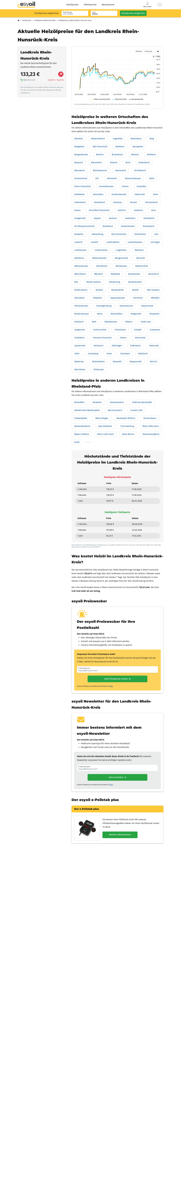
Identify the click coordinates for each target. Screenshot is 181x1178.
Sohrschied (140, 337)
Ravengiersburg (103, 306)
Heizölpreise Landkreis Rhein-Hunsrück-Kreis (75, 20)
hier (111, 686)
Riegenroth (136, 314)
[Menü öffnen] (159, 4)
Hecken (133, 202)
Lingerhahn (121, 250)
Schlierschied (99, 329)
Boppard (78, 162)
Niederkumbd (135, 282)
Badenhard (136, 138)
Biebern (135, 154)
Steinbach (98, 345)
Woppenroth (136, 361)
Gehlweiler (79, 194)
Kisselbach (108, 226)
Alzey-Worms (128, 434)
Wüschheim (79, 369)
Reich (99, 314)
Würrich (153, 361)
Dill (97, 178)
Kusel (77, 442)
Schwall (138, 329)
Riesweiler (154, 314)
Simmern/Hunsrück (102, 337)
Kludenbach (148, 226)
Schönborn (79, 337)
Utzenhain (125, 353)
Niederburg (114, 282)
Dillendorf (112, 178)
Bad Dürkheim (105, 426)
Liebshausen (80, 250)
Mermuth (140, 258)
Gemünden (98, 194)
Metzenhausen (81, 266)
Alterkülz (78, 138)
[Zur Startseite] (26, 4)
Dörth (151, 178)
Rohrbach (79, 321)
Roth (94, 321)
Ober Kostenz (153, 290)
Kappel (97, 218)
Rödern (128, 321)
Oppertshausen (117, 298)
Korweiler (78, 234)
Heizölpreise (72, 4)
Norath (135, 290)
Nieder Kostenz (93, 282)
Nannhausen (134, 274)
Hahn (155, 194)
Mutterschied (141, 266)
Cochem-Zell (136, 410)
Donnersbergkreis (151, 434)
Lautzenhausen (135, 242)
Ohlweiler (97, 298)
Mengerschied (121, 258)
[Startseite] (18, 20)
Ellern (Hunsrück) (82, 186)
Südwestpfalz (80, 418)
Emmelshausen (106, 186)
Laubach (78, 242)
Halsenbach (80, 202)
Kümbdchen (140, 234)
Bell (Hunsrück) (100, 146)
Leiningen (155, 242)
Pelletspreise (90, 4)
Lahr (156, 234)
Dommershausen (133, 178)
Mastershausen (99, 258)
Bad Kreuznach (115, 410)
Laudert (94, 242)
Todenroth (154, 345)
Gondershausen (119, 194)
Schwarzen (155, 329)
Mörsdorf (98, 274)
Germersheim (149, 418)
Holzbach (138, 210)
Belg (152, 138)
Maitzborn (79, 258)
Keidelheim (149, 218)
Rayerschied (147, 306)
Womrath (117, 361)
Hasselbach (99, 202)
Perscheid (138, 298)
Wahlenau (79, 361)
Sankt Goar (146, 321)
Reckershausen (81, 314)
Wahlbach (143, 353)
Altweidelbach (98, 138)
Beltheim (120, 146)
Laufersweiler (113, 242)
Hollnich (122, 210)
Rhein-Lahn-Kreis (105, 434)
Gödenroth (140, 194)
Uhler (77, 353)
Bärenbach (79, 170)
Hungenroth (80, 218)
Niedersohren (80, 290)
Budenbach (144, 162)
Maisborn (139, 250)
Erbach (125, 186)
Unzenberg (93, 353)
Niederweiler (117, 290)
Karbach (113, 218)
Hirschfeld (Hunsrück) (99, 210)
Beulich (99, 154)
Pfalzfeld (155, 298)
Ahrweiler (97, 402)
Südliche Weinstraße (142, 402)
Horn (153, 210)
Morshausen (121, 266)
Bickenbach (117, 154)
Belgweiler (79, 146)
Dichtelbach (140, 170)
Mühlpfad (115, 274)
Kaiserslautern (117, 402)
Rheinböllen (116, 314)
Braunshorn (96, 162)
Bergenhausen (81, 154)
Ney (76, 282)
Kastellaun (130, 218)
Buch (128, 162)
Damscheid (120, 170)
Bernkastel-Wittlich (125, 418)
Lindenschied (101, 250)
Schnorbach (120, 329)
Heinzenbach (151, 202)
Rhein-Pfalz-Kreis (150, 426)
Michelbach (101, 266)
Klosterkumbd (128, 226)
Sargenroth (79, 329)
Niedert (99, 290)
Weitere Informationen (120, 834)
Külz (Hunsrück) (118, 234)
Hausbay (117, 202)
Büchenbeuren (100, 170)
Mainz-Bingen (101, 418)
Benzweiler (138, 146)
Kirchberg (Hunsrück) (84, 226)
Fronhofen (141, 186)
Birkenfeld (79, 402)
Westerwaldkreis (82, 426)
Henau (77, 210)
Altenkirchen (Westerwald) (87, 410)
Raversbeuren (126, 306)
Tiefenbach (135, 345)
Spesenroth (79, 345)
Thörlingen (117, 345)
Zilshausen (99, 369)
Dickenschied (80, 178)
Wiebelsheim (98, 361)
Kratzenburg (97, 234)
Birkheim (151, 154)
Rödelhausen (111, 321)
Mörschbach (80, 274)
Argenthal (117, 138)
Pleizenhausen (81, 306)
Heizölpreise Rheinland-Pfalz (45, 20)
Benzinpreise (108, 4)
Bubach (113, 162)
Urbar (109, 353)
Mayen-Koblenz (81, 434)
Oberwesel (79, 298)
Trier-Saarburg (127, 426)
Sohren (123, 337)
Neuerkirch (153, 274)
